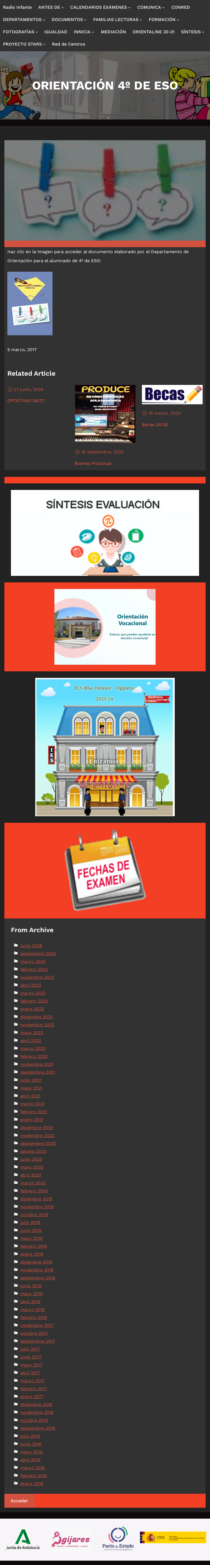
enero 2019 (31, 1254)
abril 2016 (30, 1459)
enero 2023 (32, 1009)
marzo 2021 (32, 1103)
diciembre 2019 (36, 1198)
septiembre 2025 (38, 953)
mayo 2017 (31, 1364)
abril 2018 (30, 1301)
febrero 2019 (33, 1246)
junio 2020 (31, 1159)
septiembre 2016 (37, 1428)
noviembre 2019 (37, 1206)
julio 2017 (30, 1349)
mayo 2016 (31, 1452)
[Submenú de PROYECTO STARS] (44, 44)
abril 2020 (30, 1175)
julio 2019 (30, 1222)
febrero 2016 (33, 1475)
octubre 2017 (34, 1333)
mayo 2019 (31, 1238)
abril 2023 (30, 985)
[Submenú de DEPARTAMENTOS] (44, 19)
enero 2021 (31, 1119)
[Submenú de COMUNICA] (163, 7)
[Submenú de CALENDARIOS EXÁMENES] (129, 7)
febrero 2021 (33, 1111)
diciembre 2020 (36, 1127)
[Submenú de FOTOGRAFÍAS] (36, 32)
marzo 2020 (33, 1183)
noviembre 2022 (37, 1024)
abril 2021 (30, 1096)
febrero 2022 (34, 1056)
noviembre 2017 (36, 1325)
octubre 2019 (34, 1214)
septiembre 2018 (37, 1277)
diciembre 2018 (36, 1262)
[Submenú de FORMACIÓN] (178, 19)
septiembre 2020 (38, 1143)
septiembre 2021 (37, 1072)
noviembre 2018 (37, 1270)
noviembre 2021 (36, 1064)
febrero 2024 (34, 969)
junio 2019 (31, 1230)
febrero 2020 (34, 1190)
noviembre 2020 (37, 1135)
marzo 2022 (32, 1048)
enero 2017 (31, 1396)
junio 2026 (31, 945)
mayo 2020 (31, 1167)
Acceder (19, 1500)
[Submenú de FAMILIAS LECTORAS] (140, 19)
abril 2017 (30, 1372)
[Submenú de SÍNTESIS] (203, 32)
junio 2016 (31, 1444)
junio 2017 (30, 1357)
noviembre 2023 (37, 977)
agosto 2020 (33, 1151)
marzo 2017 (32, 1380)
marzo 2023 (32, 993)
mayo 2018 (31, 1293)
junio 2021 (30, 1080)
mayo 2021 (31, 1088)
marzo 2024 (33, 961)
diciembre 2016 (36, 1404)
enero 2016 (31, 1483)
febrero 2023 (34, 1001)
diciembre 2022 (36, 1016)
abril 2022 (30, 1040)
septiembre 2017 (37, 1341)
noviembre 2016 (37, 1412)
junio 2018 (31, 1285)
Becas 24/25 (155, 424)
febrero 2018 (33, 1317)
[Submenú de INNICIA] (93, 32)
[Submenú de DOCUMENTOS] (85, 19)
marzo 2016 (32, 1467)
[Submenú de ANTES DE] (62, 7)
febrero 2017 (33, 1388)
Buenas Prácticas (93, 463)
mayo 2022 (31, 1032)
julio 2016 (30, 1436)
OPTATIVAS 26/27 (26, 400)
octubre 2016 (34, 1420)
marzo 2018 (32, 1309)
